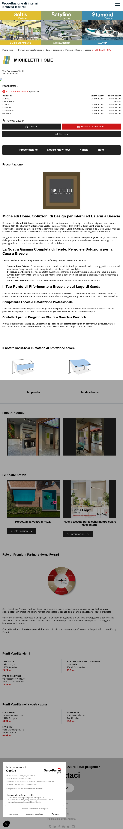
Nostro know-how (58, 150)
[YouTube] (63, 827)
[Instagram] (73, 827)
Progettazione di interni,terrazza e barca (20, 5)
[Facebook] (59, 827)
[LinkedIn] (55, 827)
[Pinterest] (50, 827)
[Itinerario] (61, 79)
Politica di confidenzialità (61, 819)
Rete (101, 150)
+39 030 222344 (15, 120)
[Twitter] (68, 827)
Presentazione (28, 150)
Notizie (84, 150)
